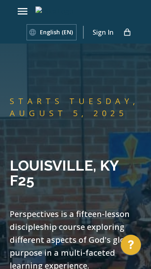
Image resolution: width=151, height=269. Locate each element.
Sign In (103, 32)
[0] (127, 32)
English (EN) (56, 32)
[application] (131, 247)
